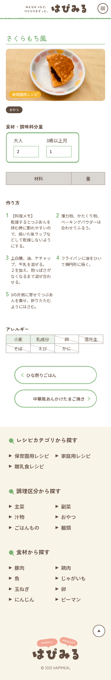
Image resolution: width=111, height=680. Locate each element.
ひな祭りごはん (41, 375)
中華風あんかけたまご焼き (59, 399)
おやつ (14, 109)
